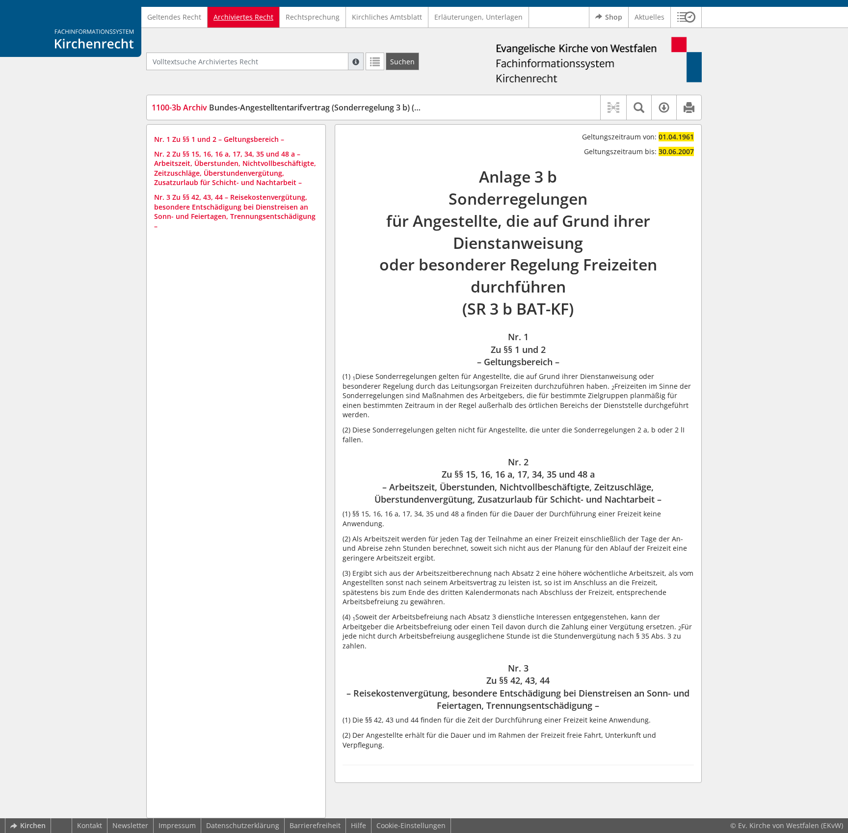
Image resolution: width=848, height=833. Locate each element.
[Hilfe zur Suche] (356, 61)
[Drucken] (688, 107)
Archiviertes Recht (243, 17)
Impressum (177, 825)
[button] (686, 17)
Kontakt (89, 825)
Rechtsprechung (313, 17)
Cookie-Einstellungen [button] (411, 825)
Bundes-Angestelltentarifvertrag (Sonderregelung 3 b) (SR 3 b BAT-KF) (310, 107)
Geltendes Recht (174, 17)
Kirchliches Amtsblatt (387, 17)
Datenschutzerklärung (242, 825)
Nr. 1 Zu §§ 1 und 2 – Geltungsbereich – (219, 139)
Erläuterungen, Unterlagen (478, 17)
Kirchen (33, 825)
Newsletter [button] (130, 825)
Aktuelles (649, 17)
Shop (613, 17)
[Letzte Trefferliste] (375, 61)
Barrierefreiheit (315, 825)
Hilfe (358, 825)
